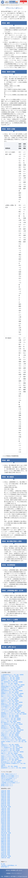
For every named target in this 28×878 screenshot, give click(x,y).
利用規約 (8, 873)
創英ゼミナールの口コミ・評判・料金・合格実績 (11, 696)
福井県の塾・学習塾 (5, 818)
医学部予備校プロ (5, 866)
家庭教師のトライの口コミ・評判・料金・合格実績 (12, 693)
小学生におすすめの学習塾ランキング (9, 781)
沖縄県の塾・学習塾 (5, 857)
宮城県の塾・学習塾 (5, 796)
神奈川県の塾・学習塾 (6, 806)
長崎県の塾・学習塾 (5, 850)
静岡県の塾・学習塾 (5, 822)
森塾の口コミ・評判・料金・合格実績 (9, 680)
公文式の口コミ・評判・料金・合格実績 (10, 709)
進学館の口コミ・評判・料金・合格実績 (10, 716)
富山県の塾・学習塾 (5, 815)
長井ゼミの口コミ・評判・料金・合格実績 (10, 732)
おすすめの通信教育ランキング (8, 779)
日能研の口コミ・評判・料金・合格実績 (10, 734)
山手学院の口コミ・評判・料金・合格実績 (10, 746)
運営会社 (8, 870)
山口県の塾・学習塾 (5, 837)
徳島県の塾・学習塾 (5, 846)
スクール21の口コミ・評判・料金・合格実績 (11, 718)
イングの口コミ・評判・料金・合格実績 (10, 698)
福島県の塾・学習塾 (5, 799)
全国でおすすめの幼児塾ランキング (9, 778)
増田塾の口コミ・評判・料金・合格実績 (10, 759)
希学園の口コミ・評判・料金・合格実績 (10, 735)
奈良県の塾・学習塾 (5, 831)
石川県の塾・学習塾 (5, 817)
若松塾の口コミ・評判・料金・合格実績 (10, 676)
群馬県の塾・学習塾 (5, 803)
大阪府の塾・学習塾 (5, 825)
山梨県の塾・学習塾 (5, 811)
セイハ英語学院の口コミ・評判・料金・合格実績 (11, 681)
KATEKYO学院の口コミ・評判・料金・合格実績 (11, 705)
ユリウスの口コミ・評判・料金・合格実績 (10, 748)
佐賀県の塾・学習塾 (5, 849)
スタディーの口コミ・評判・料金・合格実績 (11, 719)
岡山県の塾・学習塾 (5, 834)
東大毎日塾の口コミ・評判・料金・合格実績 (11, 762)
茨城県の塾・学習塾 (5, 809)
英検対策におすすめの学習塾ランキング (10, 777)
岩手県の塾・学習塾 (5, 793)
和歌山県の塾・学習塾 (6, 833)
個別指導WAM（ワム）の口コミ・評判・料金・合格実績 (13, 767)
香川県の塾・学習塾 (5, 844)
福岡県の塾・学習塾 (5, 847)
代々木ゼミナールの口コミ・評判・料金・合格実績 (12, 751)
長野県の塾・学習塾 (5, 814)
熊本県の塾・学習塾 (5, 853)
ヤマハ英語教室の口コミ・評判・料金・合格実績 (11, 747)
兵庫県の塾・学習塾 (5, 830)
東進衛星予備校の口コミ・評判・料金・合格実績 (11, 686)
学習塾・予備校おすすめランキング (9, 774)
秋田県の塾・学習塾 (5, 795)
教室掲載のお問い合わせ (16, 870)
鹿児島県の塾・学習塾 (6, 856)
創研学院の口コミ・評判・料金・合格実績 (10, 727)
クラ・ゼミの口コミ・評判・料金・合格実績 (11, 711)
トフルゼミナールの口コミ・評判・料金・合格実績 (12, 730)
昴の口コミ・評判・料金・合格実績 (9, 721)
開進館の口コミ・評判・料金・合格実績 (10, 700)
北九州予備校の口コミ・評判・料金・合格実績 (11, 706)
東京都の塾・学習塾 (5, 800)
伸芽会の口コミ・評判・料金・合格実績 (10, 715)
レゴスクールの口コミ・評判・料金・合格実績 (11, 754)
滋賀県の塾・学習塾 (5, 828)
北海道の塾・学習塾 (5, 790)
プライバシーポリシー (16, 873)
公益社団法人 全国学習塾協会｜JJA (9, 865)
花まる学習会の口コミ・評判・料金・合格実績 (11, 738)
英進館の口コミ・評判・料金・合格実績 (10, 692)
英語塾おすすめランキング (7, 784)
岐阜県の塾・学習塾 (5, 821)
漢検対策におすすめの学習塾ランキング (10, 775)
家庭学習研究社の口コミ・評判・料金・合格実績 (11, 690)
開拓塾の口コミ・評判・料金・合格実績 (10, 703)
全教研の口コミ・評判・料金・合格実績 (10, 725)
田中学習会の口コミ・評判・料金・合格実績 (11, 728)
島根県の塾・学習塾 (5, 838)
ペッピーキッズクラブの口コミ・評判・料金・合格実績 (13, 740)
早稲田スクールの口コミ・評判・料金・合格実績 (11, 756)
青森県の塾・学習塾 (5, 792)
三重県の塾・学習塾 (5, 824)
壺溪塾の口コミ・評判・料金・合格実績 (10, 689)
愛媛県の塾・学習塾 (5, 841)
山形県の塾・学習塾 (5, 798)
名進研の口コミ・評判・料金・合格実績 (10, 744)
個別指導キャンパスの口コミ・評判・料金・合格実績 (12, 712)
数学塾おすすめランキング (7, 785)
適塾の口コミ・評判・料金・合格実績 (9, 683)
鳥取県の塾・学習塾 (5, 840)
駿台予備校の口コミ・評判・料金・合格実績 (11, 722)
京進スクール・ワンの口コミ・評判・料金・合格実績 (12, 684)
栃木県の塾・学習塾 (5, 805)
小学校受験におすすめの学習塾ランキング (10, 782)
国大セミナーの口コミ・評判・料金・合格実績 (11, 695)
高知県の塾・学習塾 (5, 843)
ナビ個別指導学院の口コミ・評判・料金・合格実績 (12, 674)
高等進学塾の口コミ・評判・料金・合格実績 (11, 687)
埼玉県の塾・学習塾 (5, 802)
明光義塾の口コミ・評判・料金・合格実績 (10, 679)
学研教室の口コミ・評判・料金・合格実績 (10, 677)
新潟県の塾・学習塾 (5, 812)
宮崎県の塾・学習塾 (5, 854)
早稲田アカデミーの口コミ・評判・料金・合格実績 (12, 757)
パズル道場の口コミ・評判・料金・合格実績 (11, 737)
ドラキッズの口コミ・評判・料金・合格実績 (11, 731)
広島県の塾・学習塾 (5, 835)
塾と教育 (3, 863)
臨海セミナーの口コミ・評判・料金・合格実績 (11, 760)
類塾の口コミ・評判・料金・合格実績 (9, 753)
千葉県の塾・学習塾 (5, 808)
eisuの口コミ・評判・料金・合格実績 (9, 699)
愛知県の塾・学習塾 (5, 819)
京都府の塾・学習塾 (5, 827)
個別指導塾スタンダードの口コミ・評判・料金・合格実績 (13, 714)
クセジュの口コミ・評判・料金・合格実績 (10, 708)
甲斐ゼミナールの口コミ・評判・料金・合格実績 (11, 702)
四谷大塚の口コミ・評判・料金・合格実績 (10, 750)
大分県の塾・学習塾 (5, 851)
